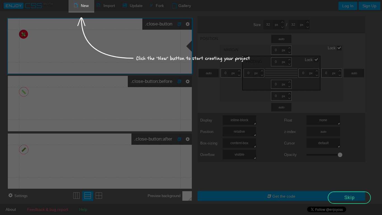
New (85, 5)
